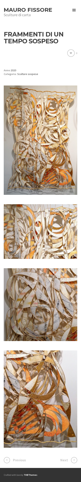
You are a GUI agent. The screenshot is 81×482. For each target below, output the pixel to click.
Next (64, 460)
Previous (19, 460)
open (74, 10)
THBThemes (30, 474)
